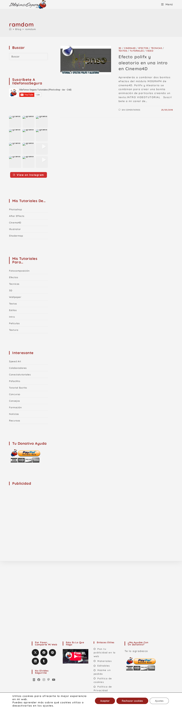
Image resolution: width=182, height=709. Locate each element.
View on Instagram (30, 174)
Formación (15, 407)
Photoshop (15, 209)
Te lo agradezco (136, 651)
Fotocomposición (19, 270)
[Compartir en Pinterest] (52, 652)
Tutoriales (137, 50)
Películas (14, 323)
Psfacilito (14, 381)
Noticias (14, 414)
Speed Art (15, 361)
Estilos (13, 310)
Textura (13, 329)
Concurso (14, 394)
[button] (15, 122)
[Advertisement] (35, 511)
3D (120, 48)
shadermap (16, 235)
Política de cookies (103, 680)
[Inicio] (10, 29)
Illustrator (15, 229)
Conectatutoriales (20, 374)
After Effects (16, 216)
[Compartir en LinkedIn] (35, 661)
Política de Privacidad (103, 688)
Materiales (104, 661)
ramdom (30, 29)
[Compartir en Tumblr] (43, 661)
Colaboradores (18, 367)
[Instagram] (44, 680)
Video (149, 50)
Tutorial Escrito (18, 387)
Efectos (143, 48)
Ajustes (159, 700)
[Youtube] (54, 680)
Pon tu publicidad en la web (105, 653)
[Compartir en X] (35, 652)
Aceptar (105, 700)
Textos (123, 50)
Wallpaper (15, 297)
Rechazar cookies (132, 700)
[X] (34, 680)
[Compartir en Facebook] (43, 652)
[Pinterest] (48, 680)
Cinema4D (130, 48)
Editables (103, 665)
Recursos (14, 420)
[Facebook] (39, 680)
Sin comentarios (131, 110)
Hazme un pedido (102, 672)
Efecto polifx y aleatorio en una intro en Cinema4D (143, 62)
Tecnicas (156, 48)
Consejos (14, 400)
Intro (12, 316)
